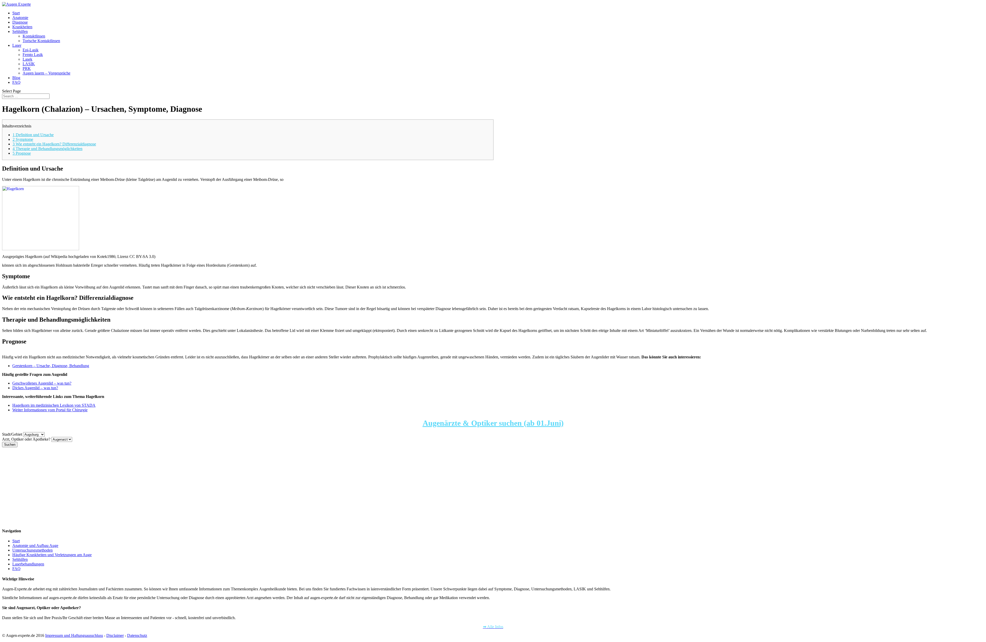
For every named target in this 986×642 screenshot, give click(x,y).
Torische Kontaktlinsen (41, 41)
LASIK (29, 64)
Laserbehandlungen (28, 564)
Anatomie (20, 17)
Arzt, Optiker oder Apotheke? (26, 439)
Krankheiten (22, 27)
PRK (27, 68)
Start (16, 13)
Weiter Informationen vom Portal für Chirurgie (50, 410)
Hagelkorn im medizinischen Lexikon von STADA (54, 405)
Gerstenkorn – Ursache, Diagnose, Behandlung (50, 366)
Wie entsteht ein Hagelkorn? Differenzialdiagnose (54, 144)
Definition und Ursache (33, 135)
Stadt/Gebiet (12, 434)
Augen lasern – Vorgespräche (46, 73)
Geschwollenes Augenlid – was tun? (41, 383)
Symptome (23, 139)
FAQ (16, 82)
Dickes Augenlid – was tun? (35, 388)
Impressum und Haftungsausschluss (74, 635)
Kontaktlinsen (34, 36)
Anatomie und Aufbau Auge (35, 545)
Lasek (27, 59)
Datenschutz (137, 635)
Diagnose (20, 22)
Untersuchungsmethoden (32, 550)
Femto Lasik (33, 54)
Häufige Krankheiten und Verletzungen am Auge (52, 555)
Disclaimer (115, 635)
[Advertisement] (156, 487)
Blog (16, 78)
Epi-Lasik (31, 50)
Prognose (22, 153)
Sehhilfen (20, 31)
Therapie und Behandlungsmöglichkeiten (47, 148)
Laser (16, 45)
